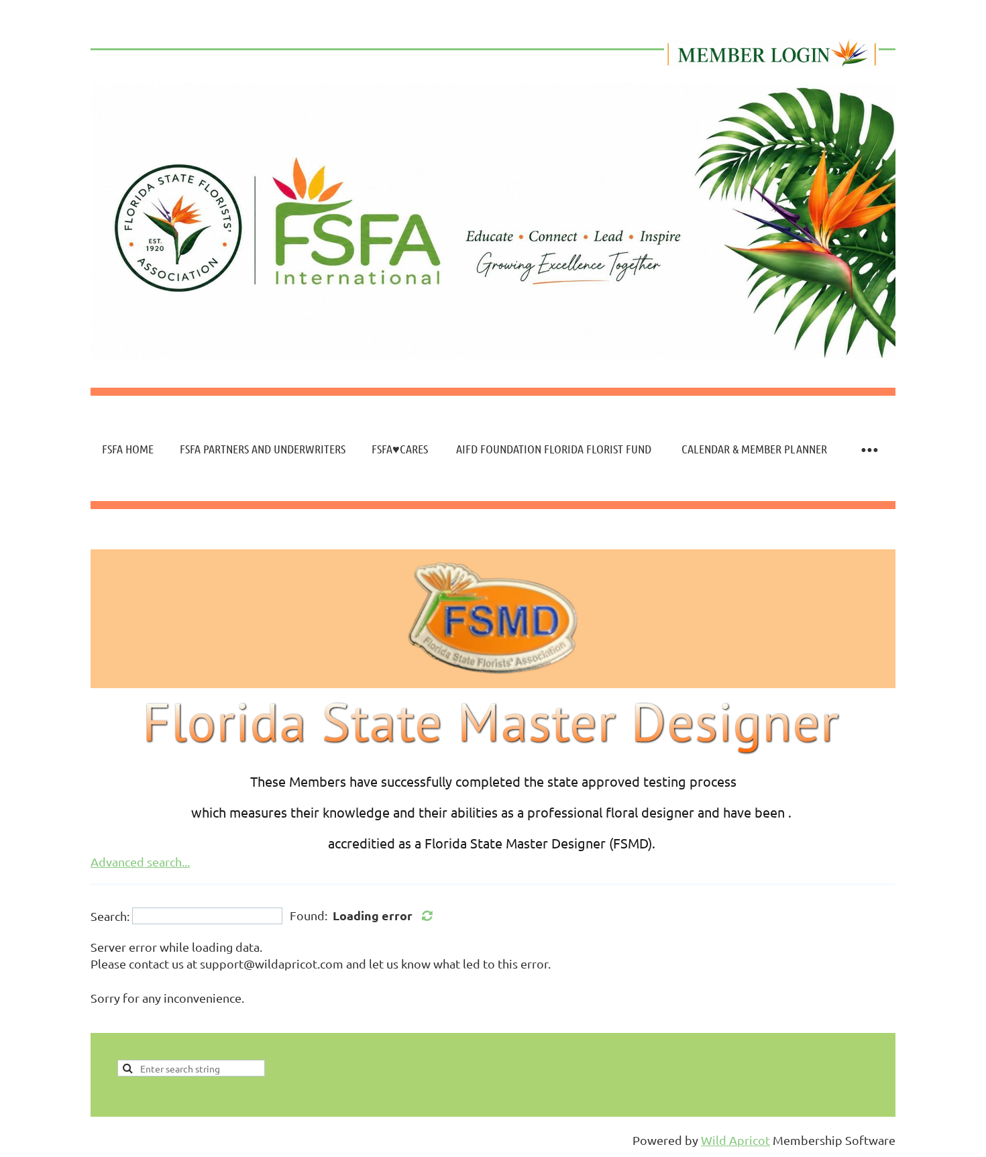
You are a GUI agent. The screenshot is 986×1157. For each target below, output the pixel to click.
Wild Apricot (735, 1140)
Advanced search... (140, 862)
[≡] (868, 449)
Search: (110, 916)
